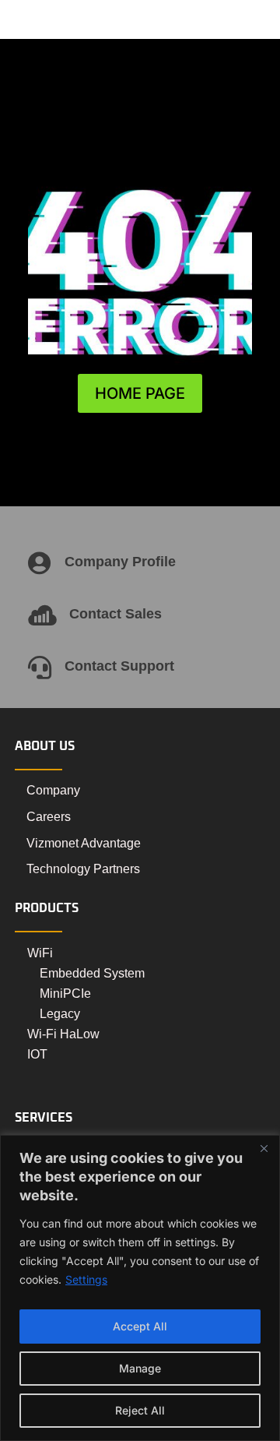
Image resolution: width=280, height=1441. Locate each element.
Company (53, 790)
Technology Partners (83, 869)
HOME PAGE (140, 393)
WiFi (40, 953)
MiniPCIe (65, 993)
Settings (86, 1279)
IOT (37, 1054)
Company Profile (120, 561)
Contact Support (119, 666)
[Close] (263, 1148)
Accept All (140, 1326)
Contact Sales (115, 614)
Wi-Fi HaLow (63, 1034)
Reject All (140, 1410)
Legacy (60, 1013)
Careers (48, 816)
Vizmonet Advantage (83, 843)
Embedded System (92, 973)
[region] (140, 1288)
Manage (140, 1368)
